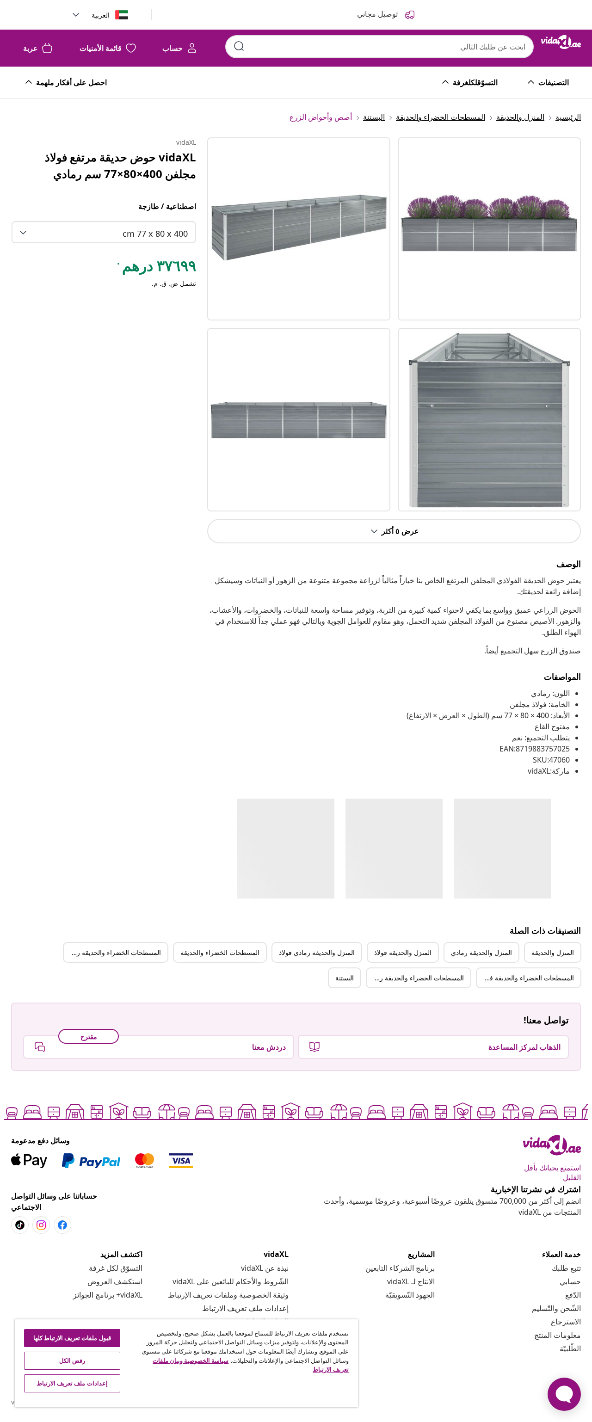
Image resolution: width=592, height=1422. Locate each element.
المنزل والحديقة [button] (552, 952)
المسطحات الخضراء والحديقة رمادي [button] (112, 952)
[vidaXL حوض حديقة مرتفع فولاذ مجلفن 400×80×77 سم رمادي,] (298, 229)
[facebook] (62, 1225)
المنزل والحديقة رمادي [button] (481, 952)
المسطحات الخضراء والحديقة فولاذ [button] (527, 977)
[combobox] (379, 46)
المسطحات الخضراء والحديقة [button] (219, 952)
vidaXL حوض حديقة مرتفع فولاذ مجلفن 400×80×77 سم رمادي (120, 165)
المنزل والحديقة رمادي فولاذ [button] (317, 952)
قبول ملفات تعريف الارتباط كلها (72, 1338)
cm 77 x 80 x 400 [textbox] (155, 233)
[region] (186, 1363)
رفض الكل (72, 1360)
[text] (156, 267)
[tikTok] (20, 1225)
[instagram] (41, 1225)
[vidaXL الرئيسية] (561, 42)
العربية (101, 15)
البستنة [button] (344, 977)
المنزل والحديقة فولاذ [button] (403, 952)
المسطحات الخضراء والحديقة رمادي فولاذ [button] (415, 977)
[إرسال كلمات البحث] (239, 46)
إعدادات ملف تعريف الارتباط (245, 1308)
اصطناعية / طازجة (167, 206)
